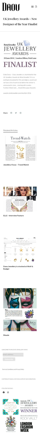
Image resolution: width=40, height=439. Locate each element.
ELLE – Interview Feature (13, 215)
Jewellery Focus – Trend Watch (16, 165)
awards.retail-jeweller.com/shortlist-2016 (17, 93)
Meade (6, 335)
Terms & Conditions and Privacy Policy (13, 369)
